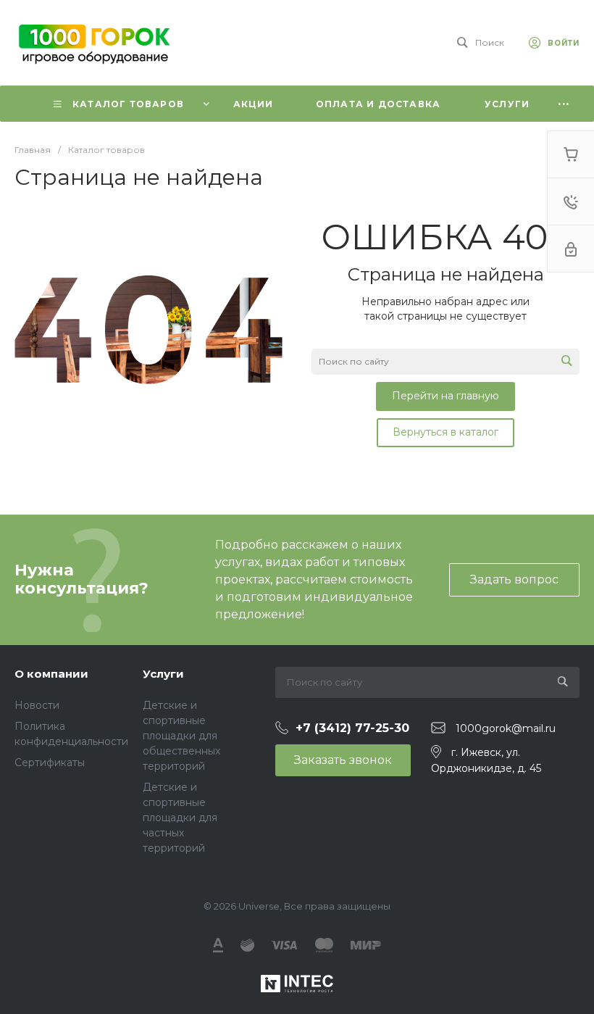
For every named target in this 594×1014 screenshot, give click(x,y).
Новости (36, 705)
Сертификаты (49, 762)
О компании (51, 674)
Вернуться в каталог (445, 432)
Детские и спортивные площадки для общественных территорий (181, 736)
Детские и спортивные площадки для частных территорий (180, 818)
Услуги (163, 674)
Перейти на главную (445, 395)
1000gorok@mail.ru (506, 728)
